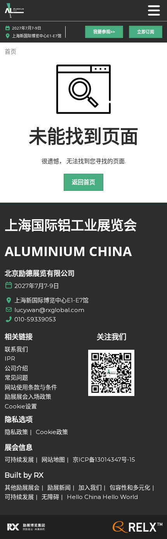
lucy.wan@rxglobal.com (49, 310)
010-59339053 (35, 319)
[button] (104, 32)
